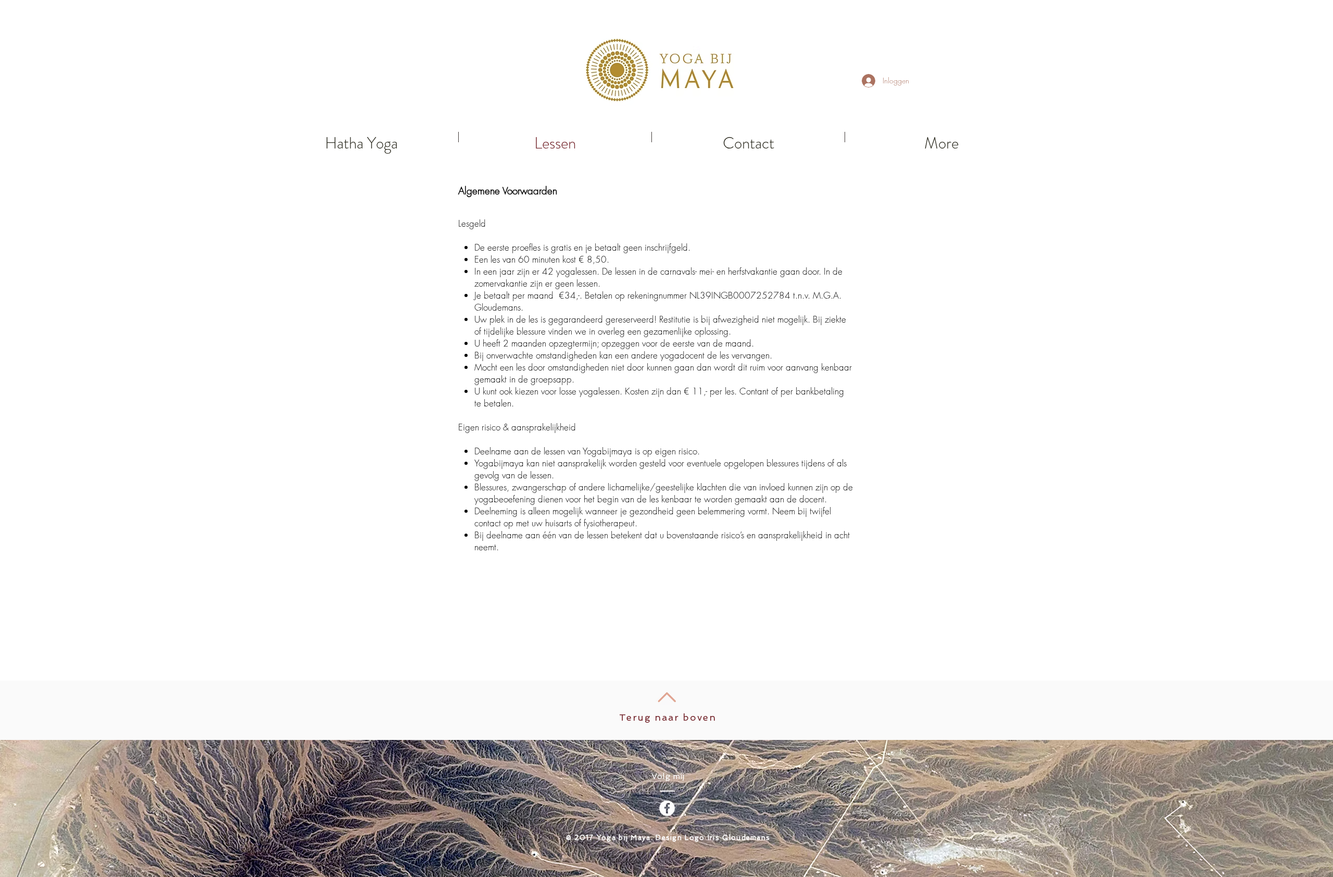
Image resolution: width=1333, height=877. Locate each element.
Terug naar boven (667, 717)
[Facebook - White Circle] (667, 808)
